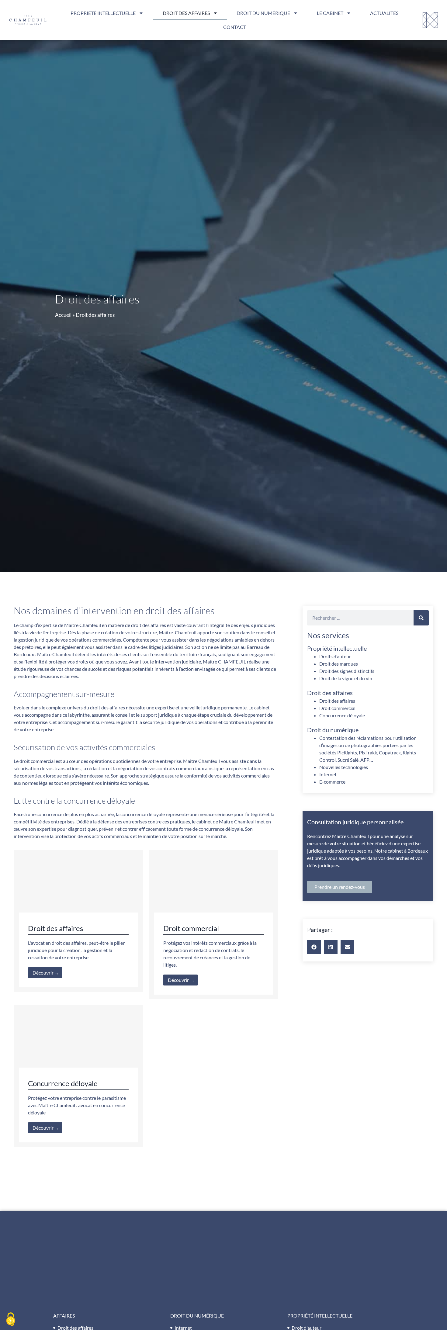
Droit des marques (338, 664)
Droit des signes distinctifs (346, 671)
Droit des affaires (186, 13)
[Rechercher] (421, 617)
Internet (328, 774)
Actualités (384, 13)
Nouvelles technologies (343, 767)
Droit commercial (337, 708)
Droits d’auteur (335, 656)
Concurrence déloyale (342, 715)
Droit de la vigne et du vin (345, 678)
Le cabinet (330, 13)
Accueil (63, 315)
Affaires (64, 1315)
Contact (234, 27)
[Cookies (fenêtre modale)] (10, 1319)
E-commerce (332, 781)
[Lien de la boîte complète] (78, 921)
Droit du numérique (263, 13)
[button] (314, 947)
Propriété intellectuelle (103, 13)
